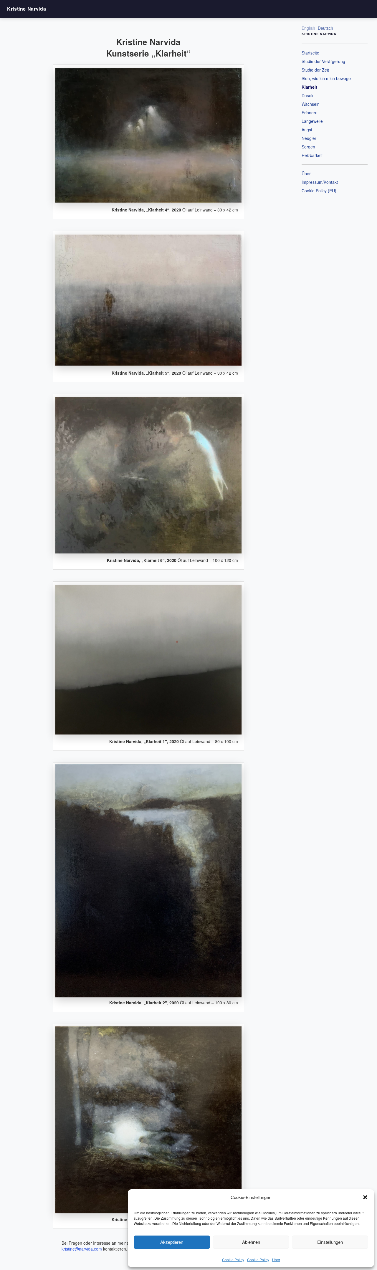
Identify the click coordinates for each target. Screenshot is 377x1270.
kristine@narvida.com (82, 1249)
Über (276, 1259)
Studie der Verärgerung (323, 61)
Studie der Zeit (315, 70)
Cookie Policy (233, 1259)
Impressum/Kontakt (320, 182)
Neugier (309, 138)
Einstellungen (330, 1242)
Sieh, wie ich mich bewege (326, 78)
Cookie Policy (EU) (319, 191)
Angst (307, 130)
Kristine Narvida (26, 8)
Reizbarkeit (312, 155)
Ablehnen (251, 1242)
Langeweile (312, 121)
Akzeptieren (171, 1242)
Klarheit (309, 87)
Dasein (308, 95)
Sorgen (308, 147)
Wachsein (311, 104)
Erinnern (310, 112)
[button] (365, 1197)
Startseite (310, 53)
